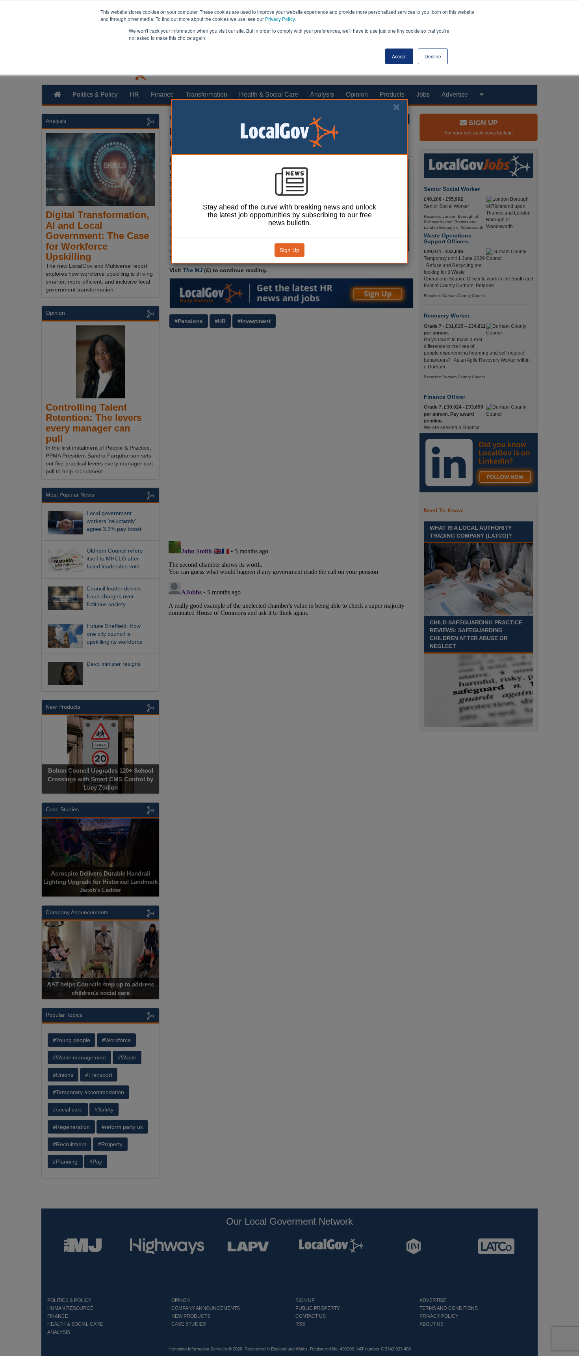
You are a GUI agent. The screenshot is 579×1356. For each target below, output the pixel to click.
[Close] (396, 107)
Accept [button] (399, 56)
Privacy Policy (280, 18)
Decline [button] (433, 56)
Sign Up (289, 250)
